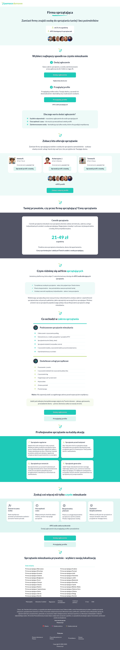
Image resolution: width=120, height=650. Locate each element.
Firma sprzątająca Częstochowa (35, 589)
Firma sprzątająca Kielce (33, 591)
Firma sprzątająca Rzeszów (69, 582)
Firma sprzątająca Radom (33, 587)
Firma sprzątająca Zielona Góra (70, 589)
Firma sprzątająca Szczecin (33, 573)
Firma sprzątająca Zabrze (33, 593)
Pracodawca (71, 638)
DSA (93, 601)
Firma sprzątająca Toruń (33, 580)
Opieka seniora (58, 626)
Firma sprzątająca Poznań (68, 571)
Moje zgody (29, 601)
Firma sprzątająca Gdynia (33, 584)
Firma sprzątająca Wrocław (34, 571)
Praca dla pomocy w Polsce (56, 638)
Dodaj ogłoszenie (60, 75)
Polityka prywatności (61, 601)
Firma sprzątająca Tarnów (68, 596)
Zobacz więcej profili (60, 190)
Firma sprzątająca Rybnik (33, 596)
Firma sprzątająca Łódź (67, 573)
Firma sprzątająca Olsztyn (33, 582)
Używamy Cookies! (40, 601)
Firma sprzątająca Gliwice (68, 591)
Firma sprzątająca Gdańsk (33, 575)
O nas (87, 601)
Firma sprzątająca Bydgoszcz (34, 578)
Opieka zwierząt (72, 626)
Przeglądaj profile (60, 100)
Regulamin (52, 602)
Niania (46, 626)
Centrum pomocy (75, 601)
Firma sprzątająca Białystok (69, 580)
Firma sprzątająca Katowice (69, 575)
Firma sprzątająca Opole (68, 584)
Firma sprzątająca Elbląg (68, 593)
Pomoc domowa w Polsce (37, 638)
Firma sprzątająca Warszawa (34, 569)
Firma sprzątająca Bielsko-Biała (70, 587)
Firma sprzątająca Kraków (68, 569)
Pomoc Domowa (81, 638)
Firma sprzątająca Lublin (68, 578)
